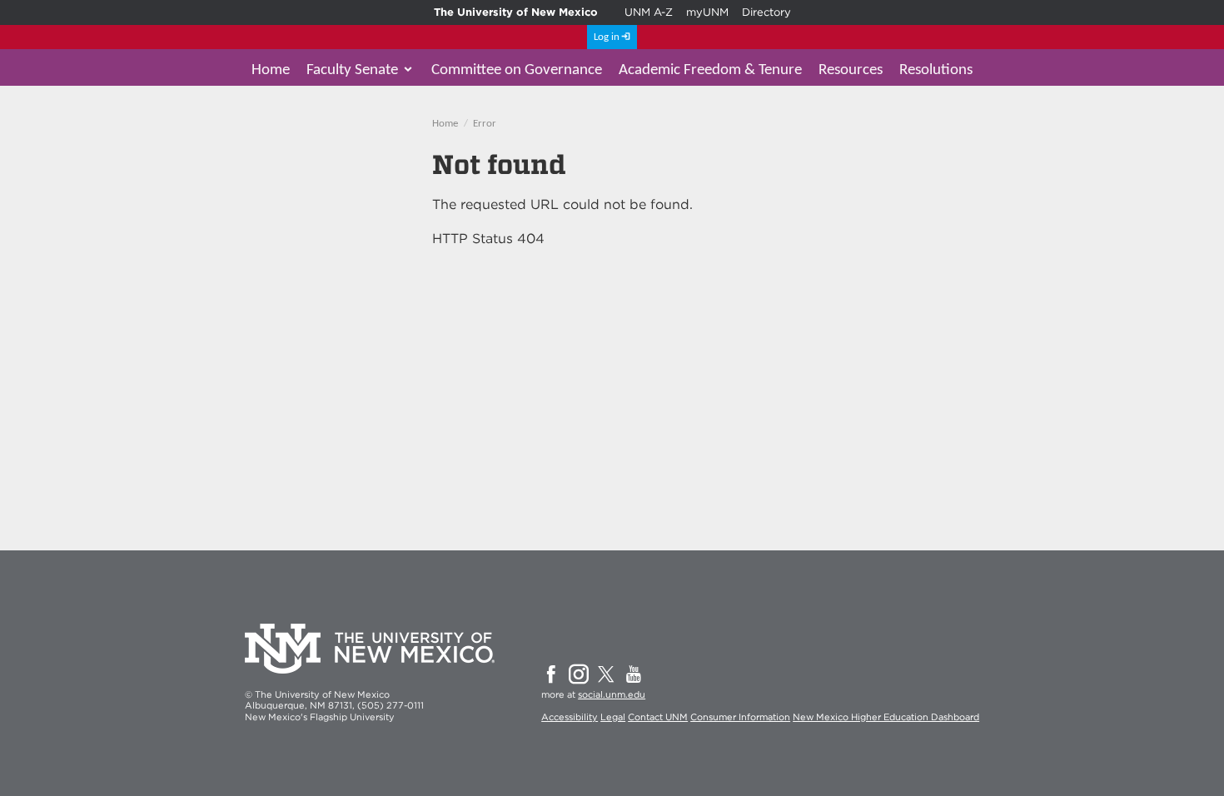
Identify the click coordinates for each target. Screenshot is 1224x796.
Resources (850, 70)
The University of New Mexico (516, 12)
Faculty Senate (352, 70)
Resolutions (936, 70)
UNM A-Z (648, 12)
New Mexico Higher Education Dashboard (886, 717)
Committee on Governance (516, 70)
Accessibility (569, 717)
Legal (612, 717)
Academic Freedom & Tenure (710, 70)
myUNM (707, 12)
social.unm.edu (611, 694)
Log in (606, 37)
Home (270, 70)
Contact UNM (658, 717)
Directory (766, 12)
